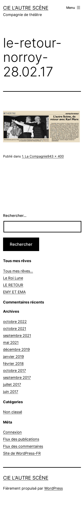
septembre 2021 (17, 335)
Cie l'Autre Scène (25, 8)
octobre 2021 (14, 328)
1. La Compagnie (34, 156)
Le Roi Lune (13, 278)
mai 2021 (11, 342)
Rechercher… (15, 215)
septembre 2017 (17, 377)
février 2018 (13, 363)
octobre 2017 (14, 370)
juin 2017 (10, 391)
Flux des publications (21, 439)
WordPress (53, 488)
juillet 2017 (12, 384)
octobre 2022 (15, 321)
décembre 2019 (16, 349)
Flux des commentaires (23, 446)
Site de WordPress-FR (22, 453)
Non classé (12, 412)
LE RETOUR (13, 285)
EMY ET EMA (14, 292)
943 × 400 (55, 156)
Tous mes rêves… (18, 271)
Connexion (12, 432)
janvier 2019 (13, 356)
